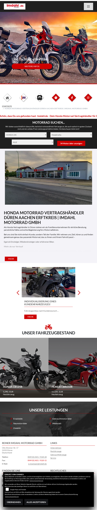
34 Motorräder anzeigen (71, 143)
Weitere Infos (32, 66)
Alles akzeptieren (36, 502)
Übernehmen (14, 502)
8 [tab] (61, 80)
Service (53, 458)
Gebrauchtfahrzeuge (58, 455)
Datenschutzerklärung (36, 480)
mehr (11, 259)
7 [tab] (58, 80)
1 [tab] (35, 80)
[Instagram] (88, 99)
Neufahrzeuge (55, 451)
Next (85, 47)
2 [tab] (39, 80)
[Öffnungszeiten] (56, 99)
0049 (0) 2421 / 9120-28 (37, 457)
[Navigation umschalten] (88, 6)
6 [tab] (54, 80)
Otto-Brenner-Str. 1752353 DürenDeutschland (10, 450)
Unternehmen (55, 448)
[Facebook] (72, 99)
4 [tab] (46, 80)
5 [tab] (50, 80)
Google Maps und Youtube (18, 489)
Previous (11, 47)
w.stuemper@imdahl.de (37, 464)
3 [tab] (43, 80)
